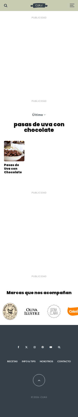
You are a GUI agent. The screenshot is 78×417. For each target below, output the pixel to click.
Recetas (12, 361)
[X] (26, 347)
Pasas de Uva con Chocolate (13, 168)
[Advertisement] (39, 59)
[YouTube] (51, 347)
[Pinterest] (43, 347)
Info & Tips (28, 361)
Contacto (64, 361)
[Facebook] (18, 347)
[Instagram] (35, 347)
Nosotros (46, 361)
